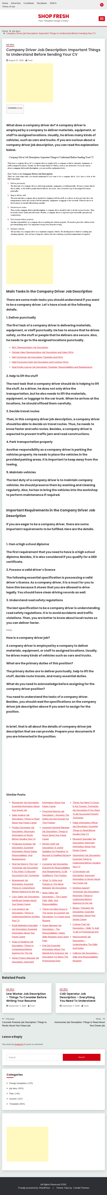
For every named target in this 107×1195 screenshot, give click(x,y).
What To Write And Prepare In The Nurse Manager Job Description (54, 884)
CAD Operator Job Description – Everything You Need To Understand (77, 997)
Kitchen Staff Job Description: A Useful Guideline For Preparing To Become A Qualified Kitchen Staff (56, 851)
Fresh (30, 60)
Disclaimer (42, 3)
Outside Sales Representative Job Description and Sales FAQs (43, 352)
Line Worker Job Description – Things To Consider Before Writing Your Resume (26, 997)
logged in (19, 1044)
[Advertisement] (29, 82)
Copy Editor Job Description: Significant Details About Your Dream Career (26, 900)
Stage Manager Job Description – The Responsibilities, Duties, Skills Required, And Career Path (55, 933)
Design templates (18, 1083)
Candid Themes (81, 1187)
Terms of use (8, 6)
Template (14, 1103)
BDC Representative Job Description (30, 347)
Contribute (29, 3)
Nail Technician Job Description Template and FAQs (37, 357)
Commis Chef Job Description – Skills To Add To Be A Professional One (86, 928)
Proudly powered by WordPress (34, 1187)
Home (5, 3)
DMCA (53, 3)
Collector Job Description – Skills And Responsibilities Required (86, 957)
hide (20, 108)
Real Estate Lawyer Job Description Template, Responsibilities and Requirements (52, 367)
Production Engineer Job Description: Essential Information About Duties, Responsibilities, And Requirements (24, 851)
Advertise (16, 3)
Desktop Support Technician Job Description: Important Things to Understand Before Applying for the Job (86, 895)
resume (13, 1098)
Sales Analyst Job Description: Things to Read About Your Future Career (25, 819)
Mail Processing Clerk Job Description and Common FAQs (40, 362)
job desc (10, 44)
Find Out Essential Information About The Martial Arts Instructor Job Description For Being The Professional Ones (55, 953)
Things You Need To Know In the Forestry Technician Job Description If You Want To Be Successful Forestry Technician (86, 810)
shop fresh (53, 16)
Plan (11, 1093)
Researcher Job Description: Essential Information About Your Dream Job (26, 806)
